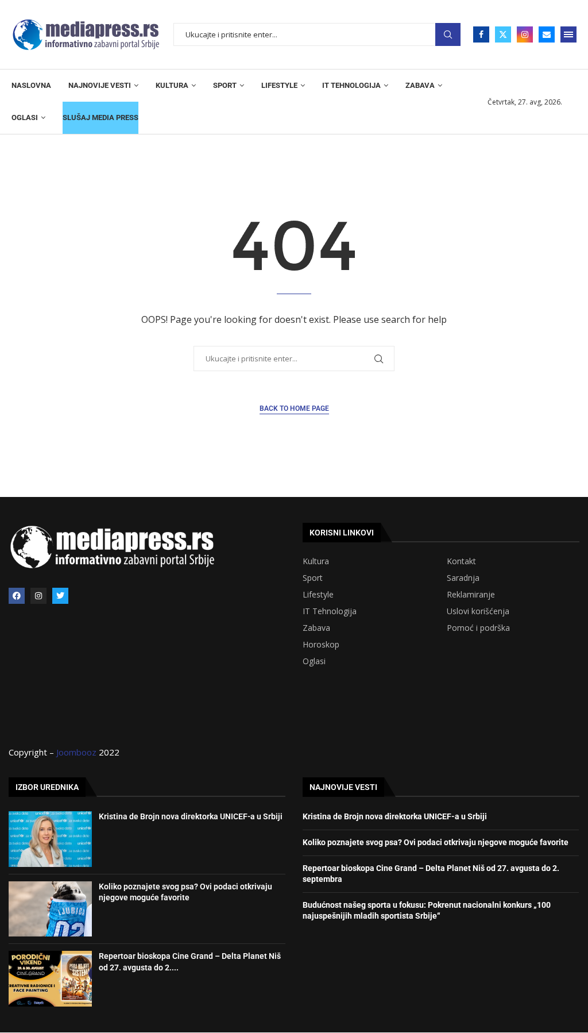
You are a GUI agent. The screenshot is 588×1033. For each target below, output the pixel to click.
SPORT (225, 85)
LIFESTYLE (279, 85)
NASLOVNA (31, 85)
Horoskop (321, 645)
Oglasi (314, 661)
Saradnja (463, 578)
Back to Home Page (294, 408)
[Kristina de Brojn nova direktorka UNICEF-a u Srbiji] (50, 838)
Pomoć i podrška (478, 628)
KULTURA (172, 85)
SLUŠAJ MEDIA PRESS (100, 117)
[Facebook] (481, 34)
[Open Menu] (568, 34)
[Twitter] (503, 34)
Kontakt (461, 561)
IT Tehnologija (330, 611)
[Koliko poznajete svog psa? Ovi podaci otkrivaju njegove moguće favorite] (50, 908)
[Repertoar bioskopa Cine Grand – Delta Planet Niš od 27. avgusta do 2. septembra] (50, 978)
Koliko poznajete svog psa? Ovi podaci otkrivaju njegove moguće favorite (435, 842)
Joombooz (76, 752)
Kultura (316, 561)
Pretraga (448, 35)
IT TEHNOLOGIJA (351, 85)
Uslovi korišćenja (478, 611)
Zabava (316, 628)
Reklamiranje (471, 595)
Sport (313, 578)
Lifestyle (318, 595)
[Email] (547, 34)
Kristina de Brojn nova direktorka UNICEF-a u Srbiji (191, 816)
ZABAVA (420, 85)
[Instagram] (525, 34)
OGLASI (24, 117)
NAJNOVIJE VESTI (99, 85)
